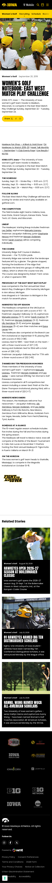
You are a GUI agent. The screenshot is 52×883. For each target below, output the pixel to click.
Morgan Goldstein (32, 236)
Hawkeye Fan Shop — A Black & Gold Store (22, 144)
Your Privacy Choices (12, 866)
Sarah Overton (15, 240)
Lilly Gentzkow (8, 323)
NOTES (5, 153)
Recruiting (24, 14)
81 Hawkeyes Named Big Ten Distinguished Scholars (23, 639)
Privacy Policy (8, 857)
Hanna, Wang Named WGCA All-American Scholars (23, 704)
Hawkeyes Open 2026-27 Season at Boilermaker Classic (21, 571)
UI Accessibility (9, 876)
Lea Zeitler (7, 230)
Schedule (36, 14)
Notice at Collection (35, 866)
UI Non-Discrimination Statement (18, 871)
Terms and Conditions (12, 861)
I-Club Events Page (26, 150)
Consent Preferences (28, 857)
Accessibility (25, 876)
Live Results (42, 150)
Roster (46, 14)
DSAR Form (31, 861)
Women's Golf (9, 76)
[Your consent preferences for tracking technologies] (4, 878)
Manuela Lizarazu (33, 230)
